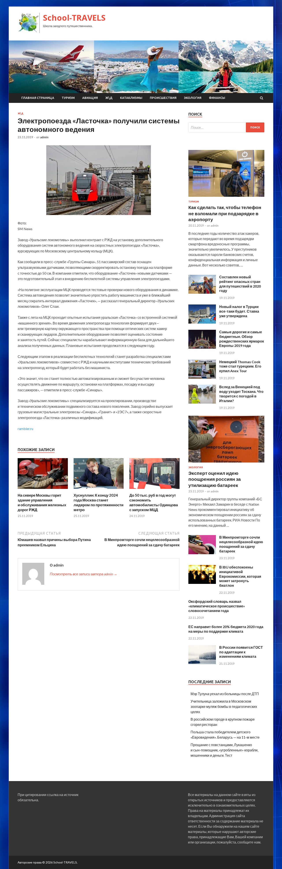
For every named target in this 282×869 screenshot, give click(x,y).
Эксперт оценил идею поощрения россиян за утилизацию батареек (214, 479)
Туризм (68, 98)
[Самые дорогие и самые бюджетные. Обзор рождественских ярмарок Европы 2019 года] (202, 347)
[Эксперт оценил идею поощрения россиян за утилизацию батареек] (226, 463)
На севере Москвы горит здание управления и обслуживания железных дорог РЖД (42, 502)
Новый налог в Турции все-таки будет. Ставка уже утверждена (239, 311)
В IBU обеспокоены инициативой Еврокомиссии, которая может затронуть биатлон (240, 576)
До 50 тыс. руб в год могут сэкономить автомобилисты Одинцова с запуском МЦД (153, 502)
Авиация (90, 98)
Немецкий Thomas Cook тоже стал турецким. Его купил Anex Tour (240, 366)
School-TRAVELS (74, 17)
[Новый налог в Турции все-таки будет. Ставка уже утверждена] (202, 322)
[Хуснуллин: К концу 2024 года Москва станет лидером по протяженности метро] (99, 490)
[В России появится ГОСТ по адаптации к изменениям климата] (202, 663)
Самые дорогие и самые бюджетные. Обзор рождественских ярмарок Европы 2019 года (241, 339)
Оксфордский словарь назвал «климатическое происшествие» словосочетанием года (216, 606)
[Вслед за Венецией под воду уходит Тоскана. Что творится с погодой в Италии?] (202, 402)
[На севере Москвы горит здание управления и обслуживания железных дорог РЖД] (43, 490)
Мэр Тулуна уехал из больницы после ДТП (225, 694)
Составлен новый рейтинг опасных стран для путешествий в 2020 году (240, 284)
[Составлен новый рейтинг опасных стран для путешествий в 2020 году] (202, 292)
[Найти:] (226, 127)
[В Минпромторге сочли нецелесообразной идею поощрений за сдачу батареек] (202, 553)
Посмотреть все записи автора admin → (83, 574)
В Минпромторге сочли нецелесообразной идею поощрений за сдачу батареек (241, 544)
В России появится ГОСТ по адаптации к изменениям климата (241, 652)
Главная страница (37, 98)
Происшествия (163, 98)
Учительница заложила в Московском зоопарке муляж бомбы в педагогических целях (224, 706)
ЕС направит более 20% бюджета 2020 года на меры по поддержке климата (225, 629)
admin (44, 137)
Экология (192, 98)
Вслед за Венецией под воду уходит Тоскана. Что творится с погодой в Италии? (241, 394)
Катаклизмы (131, 98)
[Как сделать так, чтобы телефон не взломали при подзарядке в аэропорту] (226, 197)
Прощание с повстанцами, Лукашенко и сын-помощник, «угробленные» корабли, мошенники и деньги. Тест (224, 750)
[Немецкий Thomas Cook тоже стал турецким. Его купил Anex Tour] (202, 377)
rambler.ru (25, 428)
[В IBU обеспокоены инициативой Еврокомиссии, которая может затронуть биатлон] (202, 582)
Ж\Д (109, 98)
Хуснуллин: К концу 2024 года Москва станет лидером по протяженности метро (98, 502)
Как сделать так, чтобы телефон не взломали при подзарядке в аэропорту (224, 213)
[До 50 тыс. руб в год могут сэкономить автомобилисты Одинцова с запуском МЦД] (154, 490)
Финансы (217, 98)
